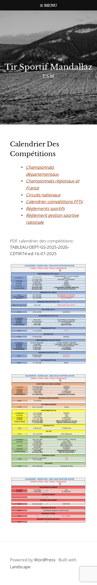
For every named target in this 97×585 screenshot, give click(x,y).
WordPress (44, 560)
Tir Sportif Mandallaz (48, 67)
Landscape (20, 567)
